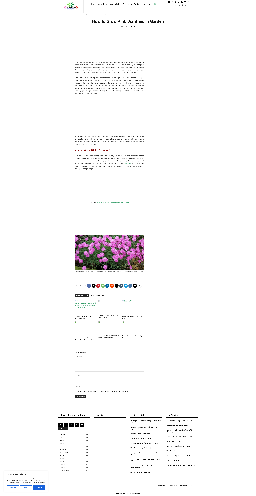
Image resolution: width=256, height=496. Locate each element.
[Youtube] (186, 5)
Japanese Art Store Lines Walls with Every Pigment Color (144, 428)
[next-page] (79, 344)
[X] (179, 5)
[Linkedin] (182, 2)
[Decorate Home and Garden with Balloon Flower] (109, 306)
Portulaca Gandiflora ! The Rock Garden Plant (113, 203)
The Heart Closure (172, 451)
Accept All (39, 487)
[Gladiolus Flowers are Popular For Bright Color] (133, 307)
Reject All (26, 487)
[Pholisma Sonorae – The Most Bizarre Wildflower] (85, 307)
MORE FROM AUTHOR (98, 296)
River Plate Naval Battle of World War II (179, 437)
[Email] (117, 286)
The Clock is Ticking (173, 460)
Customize (13, 487)
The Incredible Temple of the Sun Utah (179, 421)
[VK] (130, 286)
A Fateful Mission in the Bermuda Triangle (144, 443)
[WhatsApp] (103, 286)
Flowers (88, 15)
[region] (26, 481)
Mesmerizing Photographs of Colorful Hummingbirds (179, 431)
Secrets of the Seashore (174, 441)
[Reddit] (192, 2)
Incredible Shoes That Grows (140, 434)
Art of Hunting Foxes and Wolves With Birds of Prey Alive (145, 460)
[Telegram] (126, 286)
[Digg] (135, 286)
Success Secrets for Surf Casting (140, 472)
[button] (155, 4)
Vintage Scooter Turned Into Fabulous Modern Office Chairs (146, 454)
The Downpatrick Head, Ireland (141, 438)
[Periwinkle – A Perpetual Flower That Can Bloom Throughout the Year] (85, 328)
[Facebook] (172, 2)
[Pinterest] (188, 2)
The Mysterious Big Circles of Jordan (142, 448)
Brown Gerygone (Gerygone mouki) (178, 446)
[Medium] (185, 2)
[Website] (182, 5)
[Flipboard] (175, 2)
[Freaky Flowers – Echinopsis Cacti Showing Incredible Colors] (109, 327)
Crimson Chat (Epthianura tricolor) (178, 456)
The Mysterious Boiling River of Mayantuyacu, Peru (181, 466)
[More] (140, 286)
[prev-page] (76, 344)
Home (76, 15)
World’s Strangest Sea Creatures (177, 425)
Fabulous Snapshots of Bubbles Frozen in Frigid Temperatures (143, 467)
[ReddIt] (112, 286)
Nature (82, 15)
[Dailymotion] (169, 2)
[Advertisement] (109, 46)
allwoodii (128, 163)
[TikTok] (176, 5)
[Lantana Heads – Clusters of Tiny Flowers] (133, 327)
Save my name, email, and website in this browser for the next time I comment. (102, 391)
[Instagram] (179, 2)
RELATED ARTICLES (82, 296)
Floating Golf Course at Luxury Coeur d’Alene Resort (145, 421)
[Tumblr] (121, 286)
